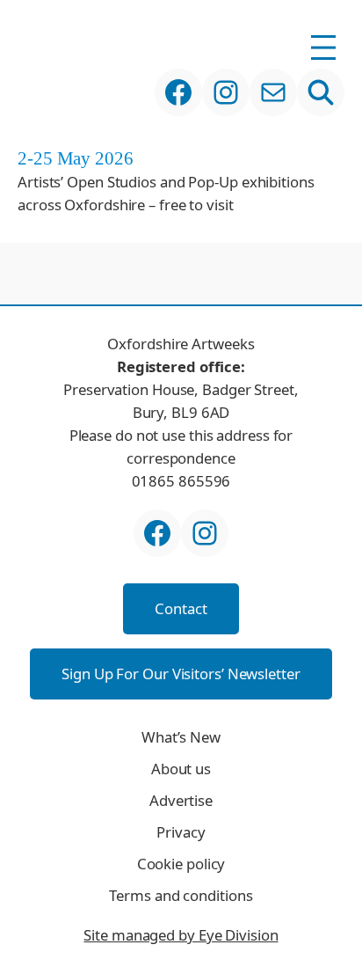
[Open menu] (323, 47)
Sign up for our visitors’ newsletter (181, 673)
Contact (180, 608)
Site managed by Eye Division (180, 935)
